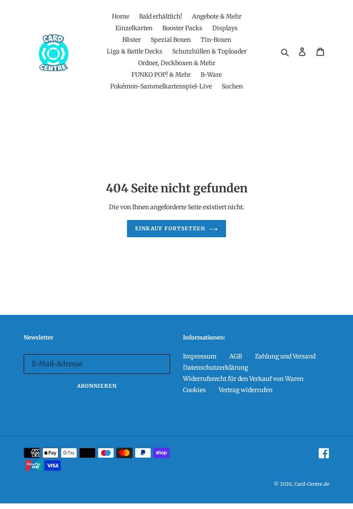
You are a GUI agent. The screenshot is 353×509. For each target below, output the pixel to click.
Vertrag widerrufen (245, 390)
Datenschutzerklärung (215, 367)
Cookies (194, 390)
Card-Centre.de (311, 484)
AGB (235, 356)
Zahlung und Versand (285, 356)
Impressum (200, 356)
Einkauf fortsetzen (169, 228)
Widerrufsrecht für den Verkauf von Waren (243, 379)
